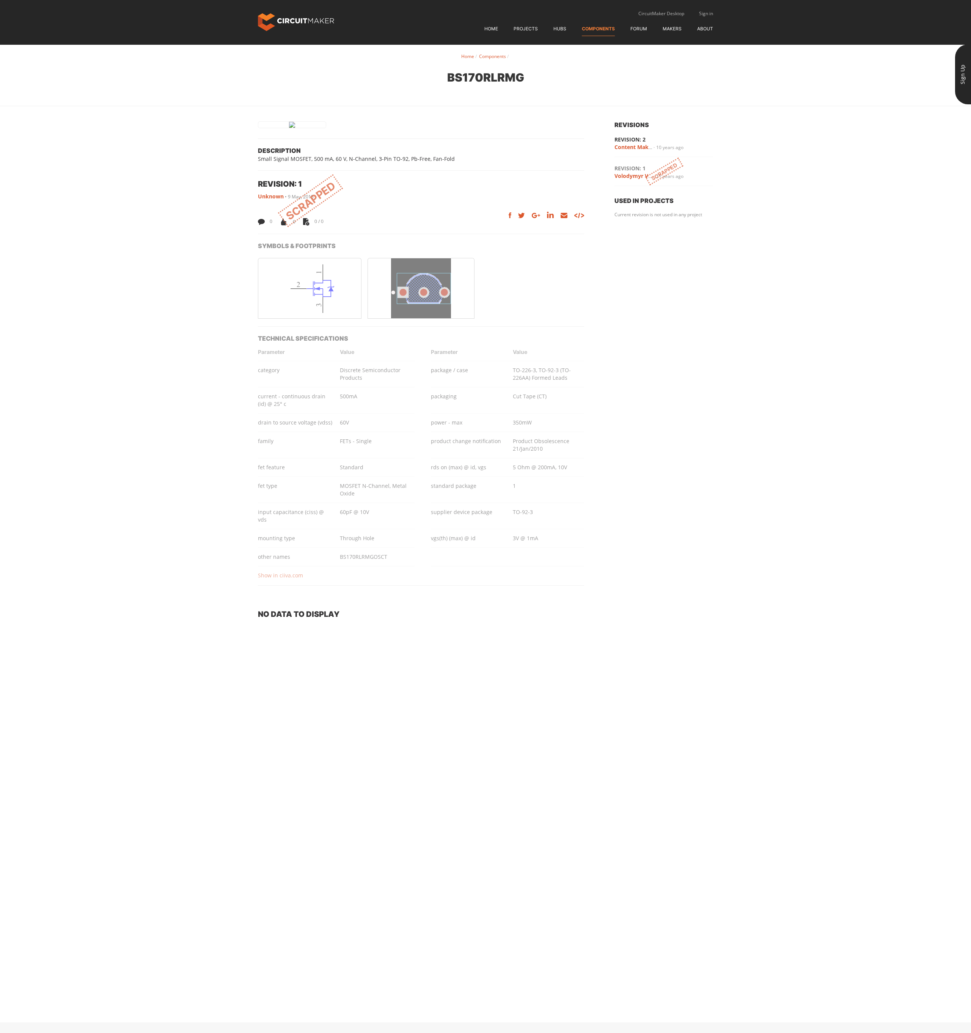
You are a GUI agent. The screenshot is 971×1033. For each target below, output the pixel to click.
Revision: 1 (630, 168)
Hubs (559, 28)
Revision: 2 (630, 139)
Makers (672, 28)
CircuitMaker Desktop (661, 13)
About (705, 28)
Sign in (706, 13)
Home (491, 28)
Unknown (271, 196)
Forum (638, 28)
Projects (526, 28)
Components (598, 28)
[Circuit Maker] (296, 21)
